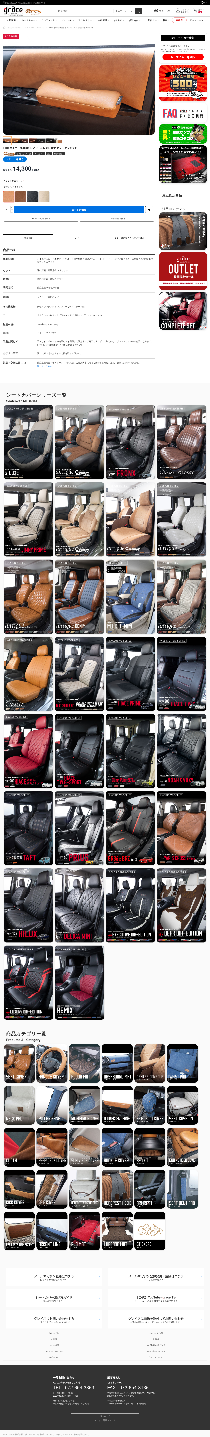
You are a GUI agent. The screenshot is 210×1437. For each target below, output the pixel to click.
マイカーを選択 (185, 57)
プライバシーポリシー (156, 1357)
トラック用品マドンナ (105, 1420)
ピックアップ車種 (14, 28)
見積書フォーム (115, 1382)
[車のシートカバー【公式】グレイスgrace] (22, 10)
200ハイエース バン (38, 28)
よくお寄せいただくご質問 (67, 1382)
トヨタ (25, 28)
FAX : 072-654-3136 (128, 1387)
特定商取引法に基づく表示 (156, 1345)
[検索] (138, 11)
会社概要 (54, 1339)
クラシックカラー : (12, 180)
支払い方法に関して (54, 1357)
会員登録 (156, 1339)
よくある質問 (54, 1345)
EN (205, 2)
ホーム (4, 27)
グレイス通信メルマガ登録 (156, 1351)
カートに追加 (79, 209)
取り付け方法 (54, 1333)
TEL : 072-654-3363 (73, 1387)
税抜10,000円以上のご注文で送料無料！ (26, 2)
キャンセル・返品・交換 (54, 1351)
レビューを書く (15, 159)
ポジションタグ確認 (156, 1333)
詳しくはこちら (44, 366)
